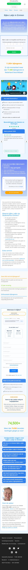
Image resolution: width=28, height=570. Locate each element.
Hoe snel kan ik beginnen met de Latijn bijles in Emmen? (13, 455)
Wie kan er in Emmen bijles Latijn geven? (13, 444)
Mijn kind (9, 333)
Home (6, 10)
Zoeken (14, 52)
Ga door (14, 370)
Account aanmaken (14, 192)
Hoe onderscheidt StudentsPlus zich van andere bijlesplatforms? (13, 480)
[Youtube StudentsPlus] (16, 552)
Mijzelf (18, 332)
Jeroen (11, 508)
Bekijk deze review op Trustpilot (11, 151)
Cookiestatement (21, 543)
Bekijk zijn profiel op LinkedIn (9, 527)
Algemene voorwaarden (7, 538)
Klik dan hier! (19, 375)
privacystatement (14, 365)
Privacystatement (18, 538)
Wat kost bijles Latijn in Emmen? (13, 449)
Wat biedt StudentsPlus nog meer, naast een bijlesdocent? (13, 474)
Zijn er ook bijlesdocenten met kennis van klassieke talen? (12, 467)
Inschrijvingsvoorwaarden (7, 540)
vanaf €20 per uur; (9, 239)
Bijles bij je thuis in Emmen (11, 171)
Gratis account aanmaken (14, 3)
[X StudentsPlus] (18, 548)
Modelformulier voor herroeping (9, 543)
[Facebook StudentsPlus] (14, 548)
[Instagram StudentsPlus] (9, 548)
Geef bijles (14, 6)
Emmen (16, 10)
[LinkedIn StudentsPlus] (12, 552)
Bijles (10, 10)
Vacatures (17, 540)
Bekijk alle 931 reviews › (14, 155)
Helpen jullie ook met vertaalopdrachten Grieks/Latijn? (13, 461)
